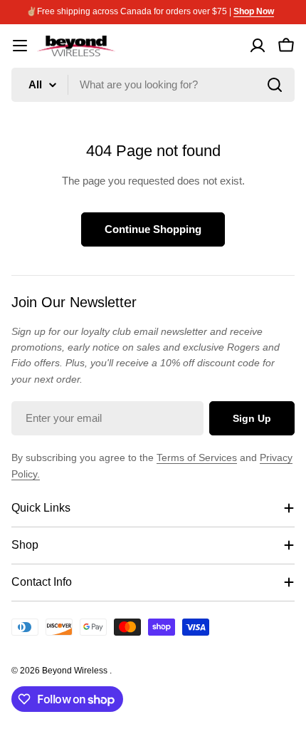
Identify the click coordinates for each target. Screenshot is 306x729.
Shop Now (253, 11)
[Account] (257, 45)
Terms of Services (197, 457)
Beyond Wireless (76, 671)
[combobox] (153, 85)
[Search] (274, 84)
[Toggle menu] (19, 45)
